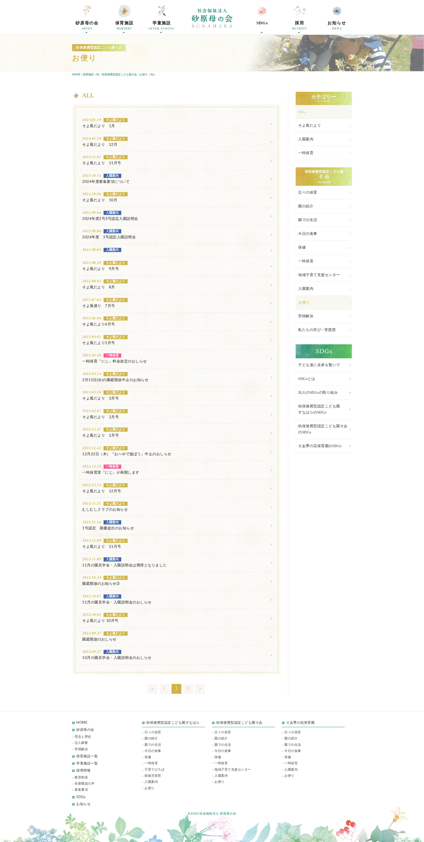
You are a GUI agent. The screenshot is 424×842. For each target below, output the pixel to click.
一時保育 (305, 153)
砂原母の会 (85, 730)
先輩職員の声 (84, 783)
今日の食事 (307, 234)
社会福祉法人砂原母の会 (212, 18)
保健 (302, 247)
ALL (302, 112)
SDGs (80, 797)
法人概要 (81, 743)
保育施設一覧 (87, 756)
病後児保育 (153, 775)
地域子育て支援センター (319, 275)
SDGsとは (306, 379)
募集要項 (81, 789)
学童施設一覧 (87, 763)
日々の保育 (307, 192)
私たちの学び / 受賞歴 (317, 330)
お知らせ (83, 804)
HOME (81, 722)
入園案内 (305, 139)
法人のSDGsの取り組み (318, 392)
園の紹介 (305, 206)
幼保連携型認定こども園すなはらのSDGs (319, 409)
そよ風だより (309, 125)
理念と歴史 (83, 736)
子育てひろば (154, 769)
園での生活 (307, 220)
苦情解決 (305, 316)
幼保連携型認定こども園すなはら (174, 722)
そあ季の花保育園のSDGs (320, 446)
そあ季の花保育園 (300, 722)
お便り (304, 302)
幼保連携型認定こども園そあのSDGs (323, 429)
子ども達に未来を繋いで (319, 365)
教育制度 (81, 777)
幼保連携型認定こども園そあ (239, 722)
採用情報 (83, 770)
